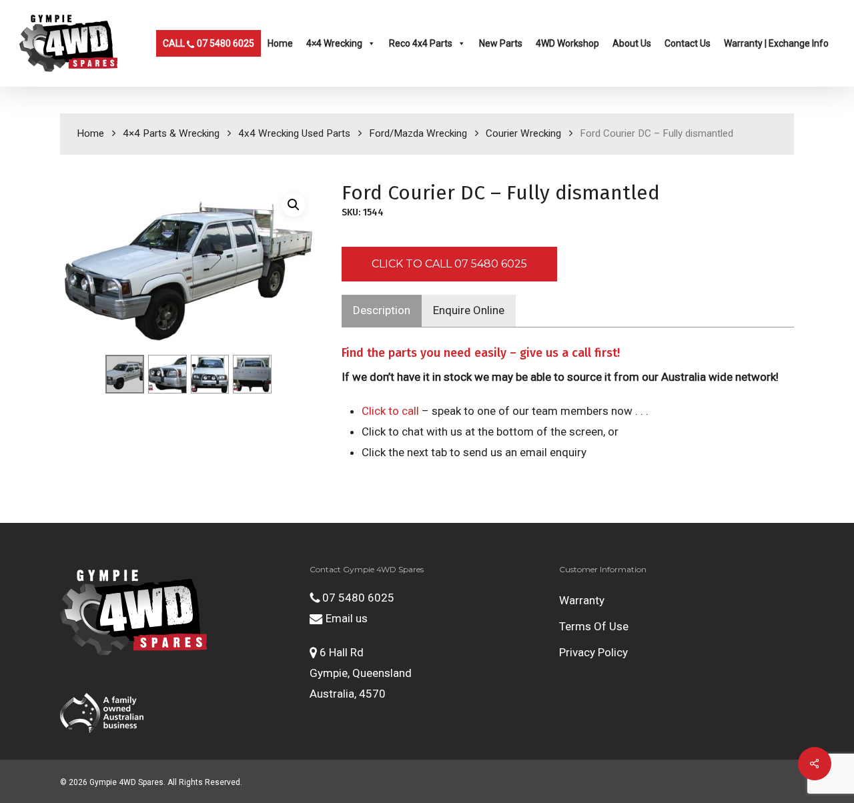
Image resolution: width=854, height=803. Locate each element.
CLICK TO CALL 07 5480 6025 (449, 263)
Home (280, 43)
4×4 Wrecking (334, 43)
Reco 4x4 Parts (420, 43)
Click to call (390, 411)
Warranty (581, 600)
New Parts (500, 43)
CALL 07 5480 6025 (208, 43)
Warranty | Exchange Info (776, 43)
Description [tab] (381, 310)
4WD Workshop (567, 43)
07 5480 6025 (357, 597)
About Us (631, 43)
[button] (294, 205)
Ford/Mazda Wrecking (418, 133)
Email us (345, 618)
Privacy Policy (593, 652)
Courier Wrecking (523, 133)
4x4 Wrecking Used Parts (294, 133)
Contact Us (688, 43)
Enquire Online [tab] (468, 310)
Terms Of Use (593, 626)
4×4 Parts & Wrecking (171, 133)
